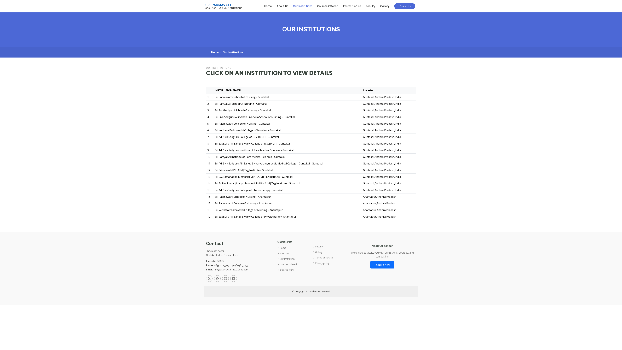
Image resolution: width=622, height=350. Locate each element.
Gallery (384, 6)
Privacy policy (322, 263)
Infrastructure (352, 6)
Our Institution (287, 259)
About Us (282, 6)
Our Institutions (302, 6)
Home (268, 6)
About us (284, 253)
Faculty (370, 6)
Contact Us (404, 6)
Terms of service (324, 258)
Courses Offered (327, 6)
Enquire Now (382, 265)
